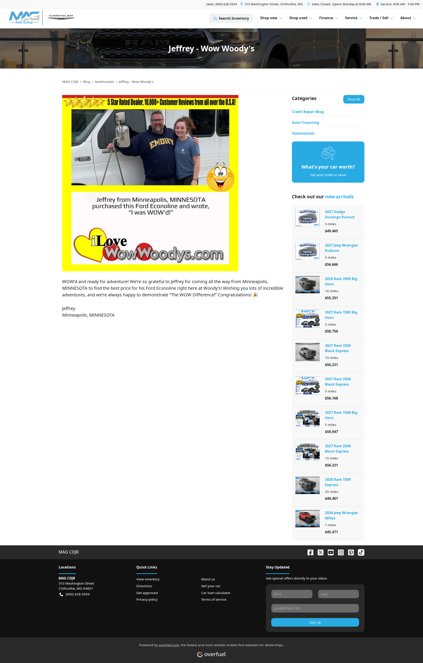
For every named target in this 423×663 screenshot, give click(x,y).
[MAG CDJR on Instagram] (339, 552)
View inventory (148, 579)
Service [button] (351, 17)
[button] (272, 4)
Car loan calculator (215, 593)
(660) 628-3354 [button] (78, 594)
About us (208, 579)
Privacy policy (147, 599)
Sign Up (315, 622)
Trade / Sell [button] (378, 17)
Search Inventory (234, 18)
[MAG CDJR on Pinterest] (349, 552)
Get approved (147, 593)
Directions (144, 586)
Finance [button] (326, 17)
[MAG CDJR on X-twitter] (319, 552)
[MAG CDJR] (49, 18)
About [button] (405, 17)
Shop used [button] (298, 17)
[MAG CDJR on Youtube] (329, 552)
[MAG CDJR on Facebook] (309, 552)
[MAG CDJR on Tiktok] (359, 552)
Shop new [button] (268, 17)
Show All (353, 99)
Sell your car (210, 586)
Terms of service (213, 599)
